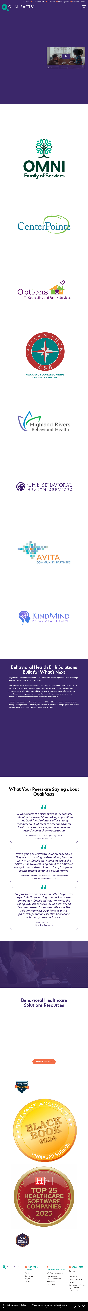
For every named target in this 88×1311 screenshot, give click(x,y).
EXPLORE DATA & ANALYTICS (44, 773)
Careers (72, 1271)
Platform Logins (78, 2)
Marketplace (63, 2)
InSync (27, 1279)
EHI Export (51, 1284)
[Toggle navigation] (84, 7)
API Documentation (55, 1273)
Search (26, 2)
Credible (28, 1273)
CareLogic (29, 1276)
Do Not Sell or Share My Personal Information (77, 1288)
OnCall (27, 1282)
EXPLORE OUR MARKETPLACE (73, 773)
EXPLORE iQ (14, 774)
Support (51, 2)
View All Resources (44, 1061)
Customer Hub (38, 2)
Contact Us (73, 1277)
